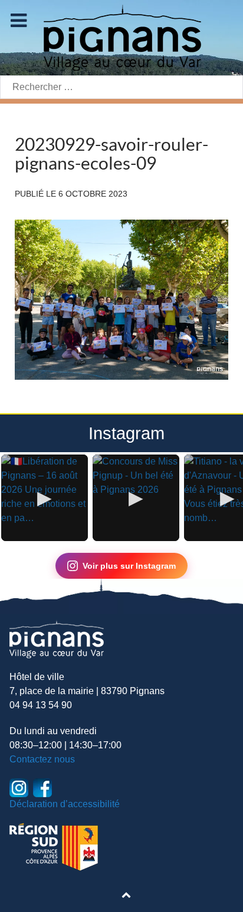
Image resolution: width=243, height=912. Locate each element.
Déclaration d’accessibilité (64, 804)
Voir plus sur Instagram (129, 566)
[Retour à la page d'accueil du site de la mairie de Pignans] (121, 37)
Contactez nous (42, 759)
